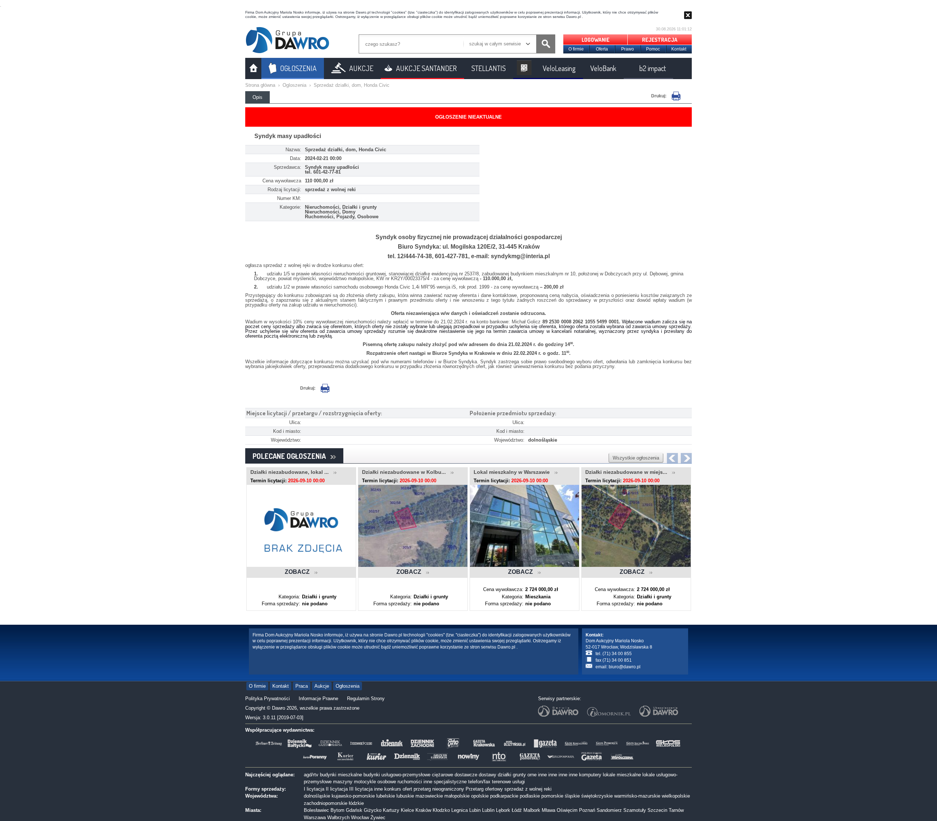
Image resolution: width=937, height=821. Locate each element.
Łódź (517, 810)
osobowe (386, 781)
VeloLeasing (559, 68)
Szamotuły (634, 810)
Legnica (459, 810)
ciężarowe (442, 774)
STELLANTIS (488, 68)
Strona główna (260, 85)
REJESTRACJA (659, 39)
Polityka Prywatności (267, 698)
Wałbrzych (338, 817)
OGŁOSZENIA (298, 68)
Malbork (531, 810)
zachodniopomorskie (325, 803)
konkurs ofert (398, 789)
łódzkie (356, 803)
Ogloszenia (294, 85)
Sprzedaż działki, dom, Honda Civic (351, 85)
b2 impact (652, 68)
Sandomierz (609, 810)
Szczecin (657, 810)
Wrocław (360, 817)
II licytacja (337, 789)
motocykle (365, 781)
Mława (548, 810)
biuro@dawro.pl (625, 666)
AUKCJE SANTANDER (426, 68)
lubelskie (385, 796)
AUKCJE (361, 68)
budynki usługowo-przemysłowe (396, 774)
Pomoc (653, 49)
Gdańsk (354, 810)
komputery (590, 774)
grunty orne (525, 774)
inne (542, 774)
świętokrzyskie (597, 796)
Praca (301, 686)
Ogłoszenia (347, 686)
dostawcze (466, 774)
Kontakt (678, 49)
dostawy (487, 774)
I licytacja (314, 789)
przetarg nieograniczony (439, 789)
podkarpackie (504, 796)
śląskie (572, 796)
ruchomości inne (414, 781)
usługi (518, 781)
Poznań (587, 810)
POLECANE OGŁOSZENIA (291, 456)
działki (504, 774)
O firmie (576, 49)
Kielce (407, 810)
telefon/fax (479, 781)
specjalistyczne (450, 781)
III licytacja (361, 789)
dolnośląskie (317, 796)
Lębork (503, 810)
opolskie (480, 796)
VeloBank (603, 68)
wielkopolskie (676, 796)
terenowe (501, 781)
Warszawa (315, 817)
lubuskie (405, 796)
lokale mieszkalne (622, 774)
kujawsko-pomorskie (353, 796)
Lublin (488, 810)
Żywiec (377, 817)
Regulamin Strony (366, 698)
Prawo (627, 49)
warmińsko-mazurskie (637, 796)
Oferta (602, 49)
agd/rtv (311, 774)
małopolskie (457, 796)
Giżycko (372, 810)
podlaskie (530, 796)
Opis (257, 97)
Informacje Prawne (318, 698)
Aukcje (321, 686)
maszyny (342, 781)
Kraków (423, 810)
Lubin (475, 810)
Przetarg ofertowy (484, 789)
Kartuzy (391, 810)
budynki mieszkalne (341, 774)
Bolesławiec (316, 810)
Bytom (337, 810)
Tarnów (676, 810)
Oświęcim (567, 810)
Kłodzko (441, 810)
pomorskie (552, 796)
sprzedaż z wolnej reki (528, 789)
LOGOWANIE (595, 39)
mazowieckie (429, 796)
